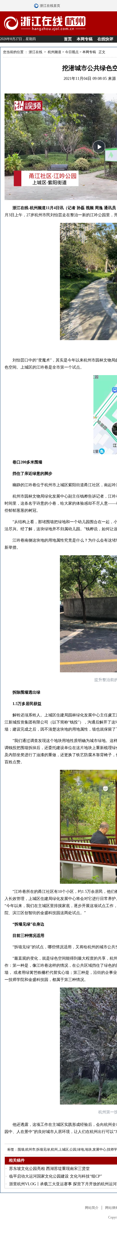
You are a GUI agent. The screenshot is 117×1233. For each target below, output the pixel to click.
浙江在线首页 (37, 5)
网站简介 (92, 1208)
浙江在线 (35, 52)
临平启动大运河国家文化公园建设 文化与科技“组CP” (55, 1176)
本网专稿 (85, 39)
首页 (68, 39)
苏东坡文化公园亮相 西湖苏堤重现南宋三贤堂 (49, 1169)
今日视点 (72, 52)
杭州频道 (54, 52)
